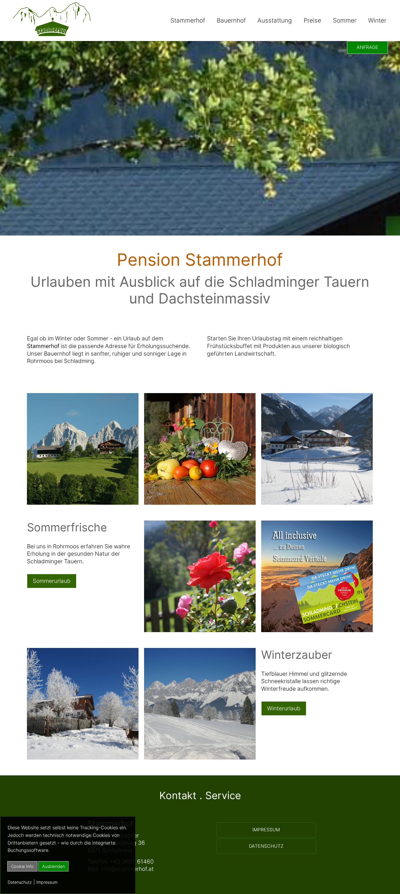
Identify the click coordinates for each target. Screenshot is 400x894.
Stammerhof (187, 20)
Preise (312, 20)
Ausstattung (274, 20)
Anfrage (367, 47)
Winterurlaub (283, 708)
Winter (377, 20)
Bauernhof (231, 20)
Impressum (46, 882)
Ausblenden (53, 866)
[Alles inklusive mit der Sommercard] (317, 630)
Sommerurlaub (52, 580)
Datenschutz (20, 882)
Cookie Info (22, 866)
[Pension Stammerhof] (52, 37)
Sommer (344, 20)
